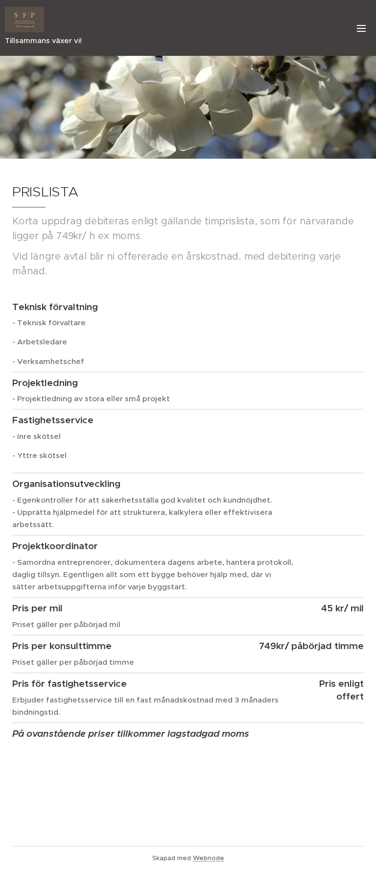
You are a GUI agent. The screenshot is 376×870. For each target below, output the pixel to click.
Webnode (208, 858)
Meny (361, 28)
